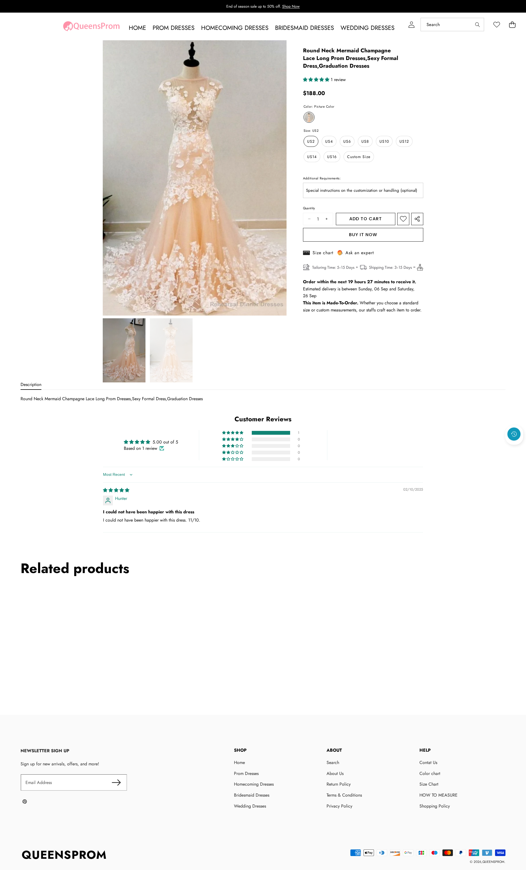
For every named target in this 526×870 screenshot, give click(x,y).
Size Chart (428, 784)
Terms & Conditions (344, 795)
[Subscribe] (116, 782)
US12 (404, 141)
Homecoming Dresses (254, 784)
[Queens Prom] (91, 27)
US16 (332, 156)
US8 (365, 141)
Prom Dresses (246, 773)
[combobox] (452, 24)
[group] (124, 350)
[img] (116, 490)
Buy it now (363, 234)
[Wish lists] (496, 24)
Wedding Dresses (250, 806)
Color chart (429, 773)
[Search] (477, 24)
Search (333, 762)
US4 (329, 141)
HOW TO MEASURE (438, 795)
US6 (347, 141)
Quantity (309, 208)
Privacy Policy (339, 806)
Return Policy (339, 784)
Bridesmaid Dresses (251, 795)
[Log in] (411, 24)
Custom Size (358, 156)
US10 (384, 141)
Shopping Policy (434, 806)
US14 (312, 156)
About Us (335, 773)
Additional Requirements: (322, 178)
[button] (512, 24)
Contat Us (428, 762)
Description (31, 384)
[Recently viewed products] (514, 434)
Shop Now (291, 6)
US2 (311, 141)
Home (239, 762)
